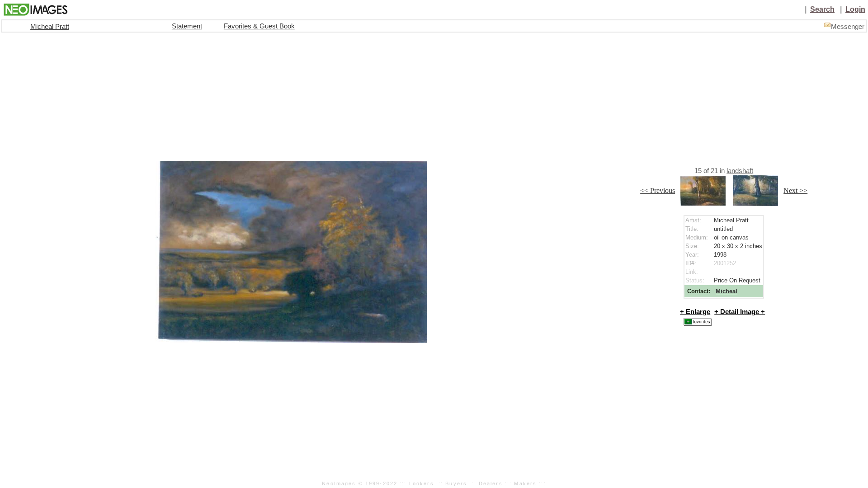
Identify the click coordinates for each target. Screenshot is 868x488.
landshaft (739, 170)
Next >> (795, 190)
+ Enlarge (695, 311)
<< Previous (657, 190)
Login (855, 9)
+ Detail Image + (739, 311)
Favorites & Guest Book (259, 26)
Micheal (726, 291)
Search (822, 9)
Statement (187, 26)
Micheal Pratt (49, 26)
